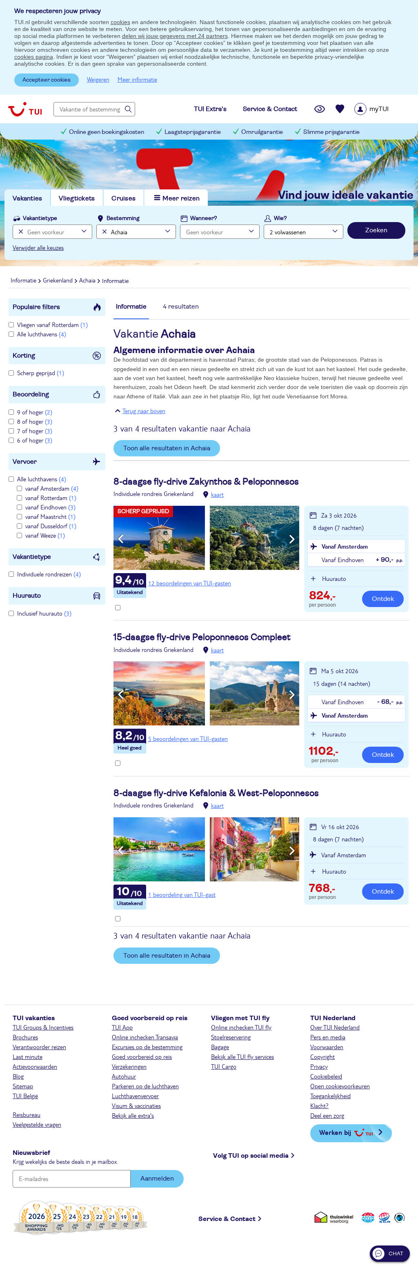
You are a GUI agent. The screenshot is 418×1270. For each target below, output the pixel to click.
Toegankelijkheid (330, 1095)
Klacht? (319, 1105)
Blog (18, 1076)
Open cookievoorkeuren (340, 1086)
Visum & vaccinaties (136, 1105)
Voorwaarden (326, 1046)
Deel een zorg (327, 1115)
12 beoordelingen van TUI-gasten (189, 583)
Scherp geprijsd (40, 372)
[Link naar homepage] (24, 109)
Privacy (319, 1066)
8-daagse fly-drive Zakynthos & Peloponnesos (206, 481)
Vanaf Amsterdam (345, 546)
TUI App (122, 1027)
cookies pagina (33, 56)
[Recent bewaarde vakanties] (340, 109)
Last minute (27, 1056)
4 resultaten (181, 306)
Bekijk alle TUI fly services (242, 1056)
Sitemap (23, 1086)
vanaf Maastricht (50, 516)
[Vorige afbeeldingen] (120, 539)
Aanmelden (157, 1178)
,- (322, 596)
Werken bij (335, 1132)
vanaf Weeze (45, 535)
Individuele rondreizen (49, 574)
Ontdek (383, 599)
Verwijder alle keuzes (38, 247)
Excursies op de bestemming (147, 1046)
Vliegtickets (77, 198)
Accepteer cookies (46, 80)
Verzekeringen (129, 1066)
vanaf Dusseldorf (50, 525)
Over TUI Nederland (335, 1027)
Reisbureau (26, 1114)
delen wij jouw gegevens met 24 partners (175, 36)
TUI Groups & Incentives (43, 1027)
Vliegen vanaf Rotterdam (52, 324)
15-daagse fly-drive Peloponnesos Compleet (202, 637)
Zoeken (376, 230)
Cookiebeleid (326, 1076)
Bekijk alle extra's (133, 1115)
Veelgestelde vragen (37, 1124)
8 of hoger (34, 421)
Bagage (220, 1046)
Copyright (322, 1056)
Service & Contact (227, 1219)
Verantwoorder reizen (39, 1046)
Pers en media (327, 1037)
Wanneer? (203, 218)
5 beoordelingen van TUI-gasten (188, 738)
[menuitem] (382, 109)
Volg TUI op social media (251, 1155)
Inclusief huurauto (44, 613)
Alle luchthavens (41, 334)
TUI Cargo (223, 1066)
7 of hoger (34, 430)
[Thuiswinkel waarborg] (335, 1217)
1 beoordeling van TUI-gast (182, 894)
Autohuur (124, 1076)
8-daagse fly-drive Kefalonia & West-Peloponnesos (216, 793)
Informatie (131, 306)
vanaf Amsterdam (51, 488)
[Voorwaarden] (383, 1217)
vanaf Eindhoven (50, 507)
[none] (20, 232)
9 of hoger (34, 412)
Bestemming (123, 218)
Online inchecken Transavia (145, 1037)
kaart (217, 494)
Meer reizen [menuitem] (181, 198)
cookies (120, 22)
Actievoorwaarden (35, 1066)
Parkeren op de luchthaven (145, 1086)
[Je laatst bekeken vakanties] (319, 109)
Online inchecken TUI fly (241, 1027)
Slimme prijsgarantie (331, 132)
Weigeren (98, 79)
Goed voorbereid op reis (142, 1056)
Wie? (280, 218)
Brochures (25, 1037)
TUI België (25, 1095)
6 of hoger (34, 440)
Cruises (123, 198)
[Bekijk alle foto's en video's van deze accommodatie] (206, 538)
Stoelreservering (231, 1037)
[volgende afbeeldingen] (292, 539)
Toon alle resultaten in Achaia (166, 448)
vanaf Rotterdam (50, 497)
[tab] (131, 310)
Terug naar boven (143, 410)
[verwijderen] (103, 232)
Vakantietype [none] (40, 218)
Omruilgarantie (262, 132)
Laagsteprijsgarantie (193, 132)
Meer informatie (137, 79)
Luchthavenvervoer (135, 1095)
